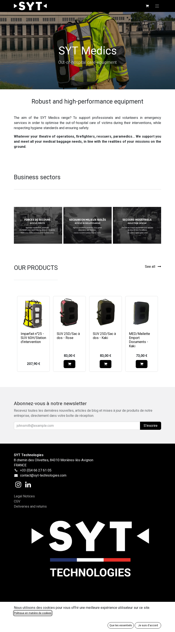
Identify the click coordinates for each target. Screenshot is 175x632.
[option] (87, 334)
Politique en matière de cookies (32, 613)
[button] (69, 364)
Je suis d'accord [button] (148, 625)
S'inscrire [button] (151, 426)
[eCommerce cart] (147, 6)
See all (150, 267)
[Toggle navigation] (157, 6)
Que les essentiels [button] (120, 625)
